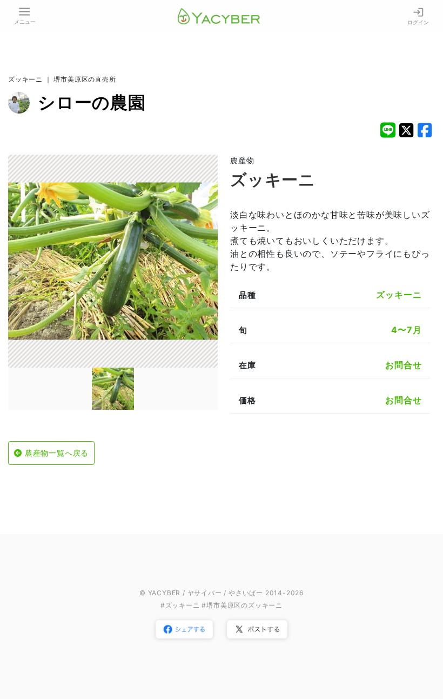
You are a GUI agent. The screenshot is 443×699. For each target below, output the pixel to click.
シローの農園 (92, 102)
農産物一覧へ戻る (57, 452)
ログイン (418, 22)
